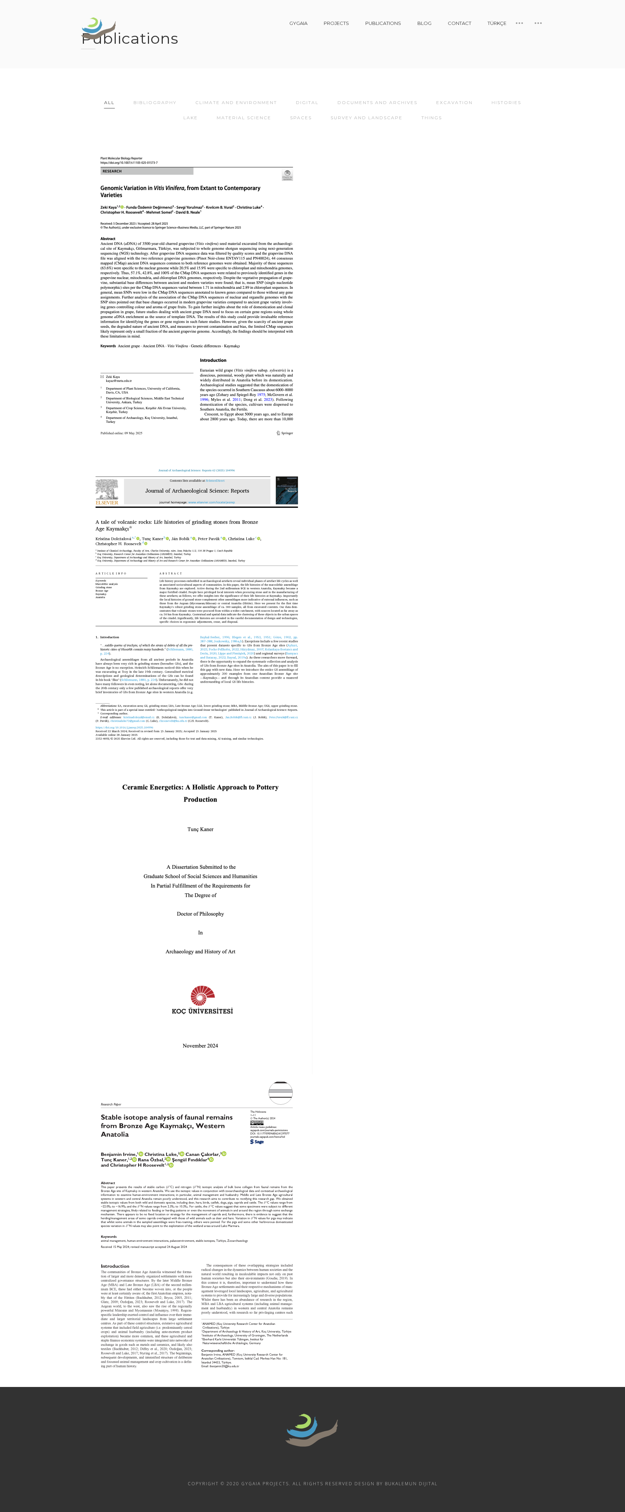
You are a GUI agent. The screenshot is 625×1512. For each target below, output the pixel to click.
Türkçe (497, 23)
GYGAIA (298, 23)
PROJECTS (336, 23)
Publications (383, 23)
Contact (459, 23)
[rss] (293, 1467)
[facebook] (312, 1467)
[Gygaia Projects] (99, 28)
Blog (424, 23)
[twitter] (332, 1467)
